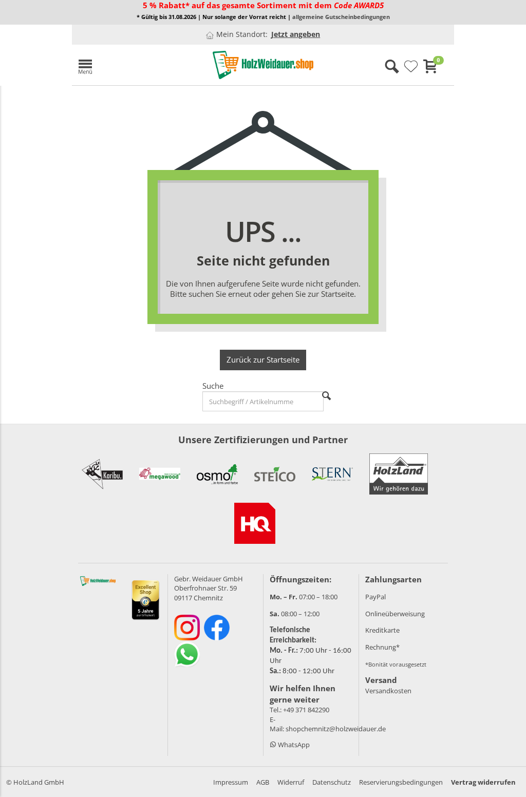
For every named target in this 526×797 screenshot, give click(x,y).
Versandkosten (388, 690)
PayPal (375, 596)
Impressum (230, 782)
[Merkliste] (411, 67)
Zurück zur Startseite (263, 359)
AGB (262, 782)
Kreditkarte (382, 630)
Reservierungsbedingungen (401, 782)
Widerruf (290, 782)
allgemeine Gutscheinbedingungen (341, 17)
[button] (133, 65)
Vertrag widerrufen (483, 782)
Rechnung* (382, 647)
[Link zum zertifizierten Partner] (102, 474)
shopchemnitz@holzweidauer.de (336, 728)
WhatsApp (293, 744)
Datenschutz (331, 782)
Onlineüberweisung (395, 613)
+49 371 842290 (306, 709)
